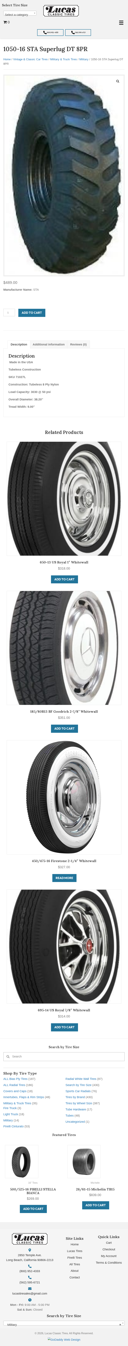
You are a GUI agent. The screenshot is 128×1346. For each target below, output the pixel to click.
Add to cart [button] (33, 1205)
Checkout (108, 1249)
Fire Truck (10, 1108)
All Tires (74, 1264)
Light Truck (10, 1114)
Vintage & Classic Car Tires (30, 59)
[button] (50, 32)
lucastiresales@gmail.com (29, 1293)
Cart (109, 1242)
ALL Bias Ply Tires (15, 1079)
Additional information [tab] (49, 344)
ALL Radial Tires (14, 1085)
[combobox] (19, 13)
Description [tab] (19, 344)
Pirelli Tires (74, 1257)
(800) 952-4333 (30, 1271)
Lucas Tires (74, 1251)
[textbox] (20, 15)
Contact (75, 1277)
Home (7, 59)
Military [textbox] (63, 1324)
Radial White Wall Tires (81, 1079)
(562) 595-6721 (30, 1282)
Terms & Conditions (109, 1262)
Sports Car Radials (78, 1091)
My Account (108, 1256)
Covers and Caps (14, 1091)
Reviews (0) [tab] (78, 344)
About (74, 1270)
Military (8, 1120)
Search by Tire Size (79, 1085)
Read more (64, 878)
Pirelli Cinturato (13, 1126)
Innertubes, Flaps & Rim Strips (23, 1097)
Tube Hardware (76, 1109)
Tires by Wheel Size (79, 1103)
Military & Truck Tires (17, 1103)
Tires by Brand (75, 1097)
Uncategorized (75, 1121)
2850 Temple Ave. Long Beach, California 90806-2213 (29, 1258)
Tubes (70, 1115)
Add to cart (32, 313)
